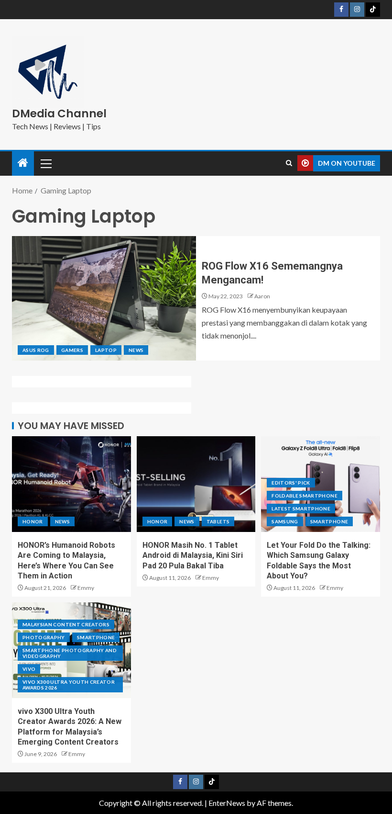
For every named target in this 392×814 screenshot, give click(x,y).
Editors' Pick (291, 483)
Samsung (285, 521)
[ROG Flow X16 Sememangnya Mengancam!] (104, 298)
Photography (43, 637)
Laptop (106, 350)
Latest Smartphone (301, 508)
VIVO (28, 669)
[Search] (289, 163)
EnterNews (226, 802)
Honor (32, 521)
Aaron (262, 296)
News (136, 350)
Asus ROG (35, 350)
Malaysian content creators (65, 624)
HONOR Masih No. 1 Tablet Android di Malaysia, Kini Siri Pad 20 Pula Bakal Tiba (192, 555)
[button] (45, 163)
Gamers (72, 350)
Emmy (85, 587)
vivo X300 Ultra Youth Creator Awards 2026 (68, 684)
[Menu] (45, 163)
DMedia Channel (59, 113)
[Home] (23, 163)
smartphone (329, 521)
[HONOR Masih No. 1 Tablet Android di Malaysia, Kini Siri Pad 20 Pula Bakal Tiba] (196, 484)
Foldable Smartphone (305, 495)
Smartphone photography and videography (69, 653)
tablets (218, 521)
